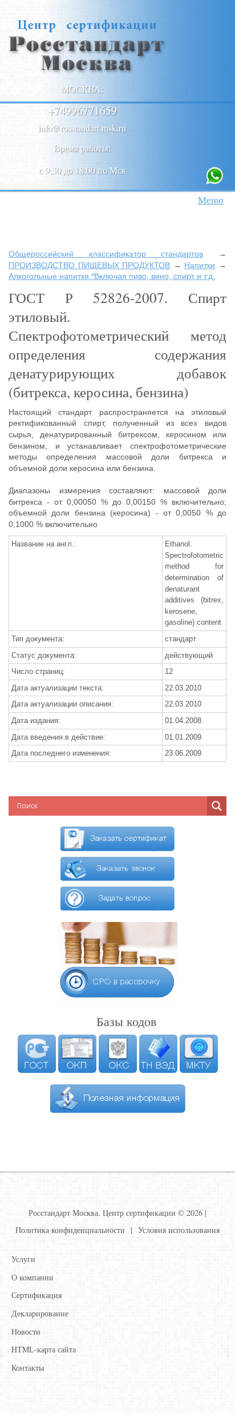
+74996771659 (82, 110)
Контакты (27, 1367)
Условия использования (179, 1229)
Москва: (82, 89)
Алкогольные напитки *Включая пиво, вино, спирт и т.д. (112, 276)
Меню (211, 199)
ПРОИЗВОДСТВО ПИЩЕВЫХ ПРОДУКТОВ (89, 265)
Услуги (23, 1259)
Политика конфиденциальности (70, 1229)
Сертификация (36, 1295)
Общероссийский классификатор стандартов (106, 253)
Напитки (199, 265)
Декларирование (39, 1313)
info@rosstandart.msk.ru (82, 128)
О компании (32, 1277)
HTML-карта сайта (43, 1349)
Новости (25, 1331)
